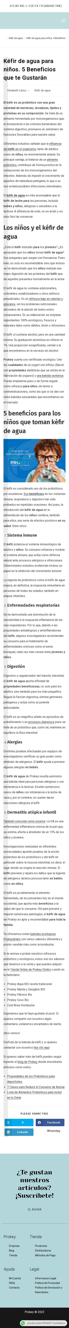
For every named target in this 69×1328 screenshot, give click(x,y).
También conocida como (24, 821)
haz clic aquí (41, 1047)
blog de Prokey (28, 1062)
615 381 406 (16, 5)
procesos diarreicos (41, 722)
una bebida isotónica (50, 375)
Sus (34, 494)
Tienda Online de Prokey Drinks (30, 969)
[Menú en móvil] (62, 20)
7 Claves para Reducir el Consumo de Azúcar (36, 1087)
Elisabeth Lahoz (17, 90)
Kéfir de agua (42, 90)
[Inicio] (4, 38)
